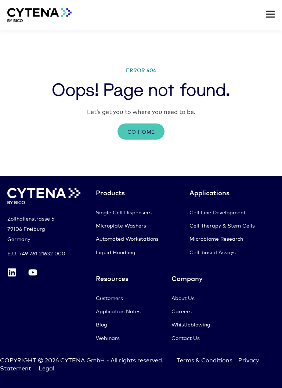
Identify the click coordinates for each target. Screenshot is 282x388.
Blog (101, 324)
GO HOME (141, 131)
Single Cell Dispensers (124, 212)
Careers (181, 311)
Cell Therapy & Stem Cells (222, 225)
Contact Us (185, 338)
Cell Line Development (217, 212)
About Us (183, 298)
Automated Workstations (127, 238)
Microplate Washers (121, 225)
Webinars (108, 338)
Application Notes (118, 311)
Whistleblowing (190, 324)
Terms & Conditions (204, 359)
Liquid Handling (115, 252)
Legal (46, 367)
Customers (109, 298)
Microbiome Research (216, 238)
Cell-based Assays (212, 252)
